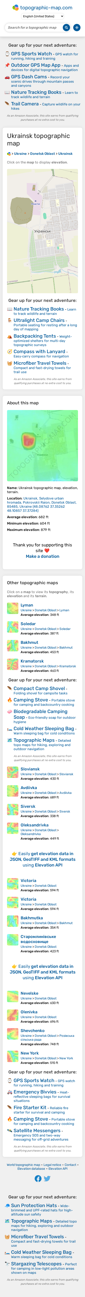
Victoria (28, 880)
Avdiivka (29, 787)
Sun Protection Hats (34, 1205)
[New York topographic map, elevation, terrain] (12, 1058)
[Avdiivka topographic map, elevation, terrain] (12, 792)
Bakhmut (29, 642)
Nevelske (29, 993)
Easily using (42, 859)
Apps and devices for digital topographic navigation (45, 68)
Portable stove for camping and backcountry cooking (44, 702)
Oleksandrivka (35, 825)
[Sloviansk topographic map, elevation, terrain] (12, 774)
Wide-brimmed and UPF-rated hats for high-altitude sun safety (42, 1210)
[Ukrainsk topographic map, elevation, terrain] (42, 445)
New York (30, 1053)
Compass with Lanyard (39, 351)
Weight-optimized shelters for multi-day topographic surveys (43, 340)
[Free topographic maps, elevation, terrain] (9, 154)
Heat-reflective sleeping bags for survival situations (42, 1096)
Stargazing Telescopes (36, 1263)
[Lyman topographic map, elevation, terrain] (12, 610)
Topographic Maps (34, 740)
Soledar (28, 623)
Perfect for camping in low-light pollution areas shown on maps (44, 1268)
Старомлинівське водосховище (38, 939)
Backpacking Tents (35, 336)
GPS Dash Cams (29, 76)
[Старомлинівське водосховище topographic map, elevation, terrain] (12, 943)
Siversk (28, 806)
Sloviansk (30, 769)
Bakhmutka (32, 917)
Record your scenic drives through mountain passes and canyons (42, 81)
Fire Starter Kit (30, 1107)
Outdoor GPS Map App (36, 65)
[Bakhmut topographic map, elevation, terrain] (12, 647)
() (42, 504)
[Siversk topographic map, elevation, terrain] (12, 811)
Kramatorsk (32, 661)
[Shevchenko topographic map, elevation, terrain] (12, 1037)
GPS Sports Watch (31, 53)
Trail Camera (25, 104)
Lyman (27, 605)
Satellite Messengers (37, 1130)
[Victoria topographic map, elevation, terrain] (12, 885)
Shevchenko (33, 1030)
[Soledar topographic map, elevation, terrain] (12, 628)
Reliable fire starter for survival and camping (41, 1110)
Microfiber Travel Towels (40, 363)
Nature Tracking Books (36, 92)
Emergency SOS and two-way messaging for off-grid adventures (41, 1137)
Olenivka (29, 1011)
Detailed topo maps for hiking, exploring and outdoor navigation (42, 745)
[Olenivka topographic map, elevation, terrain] (12, 1016)
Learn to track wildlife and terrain (44, 95)
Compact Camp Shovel (39, 688)
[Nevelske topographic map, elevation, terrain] (12, 998)
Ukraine (26, 610)
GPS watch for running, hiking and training (44, 56)
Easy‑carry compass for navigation (41, 356)
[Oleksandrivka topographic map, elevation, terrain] (12, 832)
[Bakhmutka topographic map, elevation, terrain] (12, 922)
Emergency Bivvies (35, 1092)
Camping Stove (31, 700)
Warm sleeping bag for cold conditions (44, 733)
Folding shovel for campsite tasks (41, 693)
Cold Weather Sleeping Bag (44, 728)
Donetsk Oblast (45, 610)
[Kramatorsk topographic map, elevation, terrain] (12, 666)
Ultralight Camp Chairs (39, 320)
